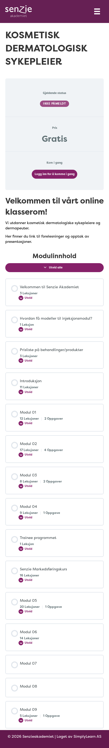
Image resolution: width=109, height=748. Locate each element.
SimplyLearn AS (87, 736)
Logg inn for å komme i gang (55, 174)
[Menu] (97, 11)
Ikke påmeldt (54, 104)
